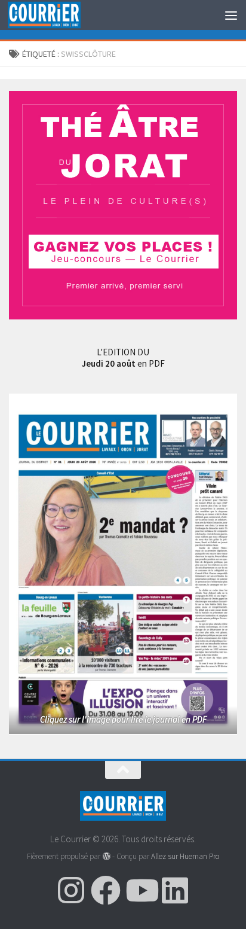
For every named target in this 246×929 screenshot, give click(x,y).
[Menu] (231, 15)
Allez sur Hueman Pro (185, 856)
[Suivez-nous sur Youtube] (140, 890)
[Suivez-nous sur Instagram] (71, 890)
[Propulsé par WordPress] (106, 856)
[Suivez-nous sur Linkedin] (175, 890)
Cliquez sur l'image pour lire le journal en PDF (123, 719)
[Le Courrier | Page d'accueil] (56, 15)
